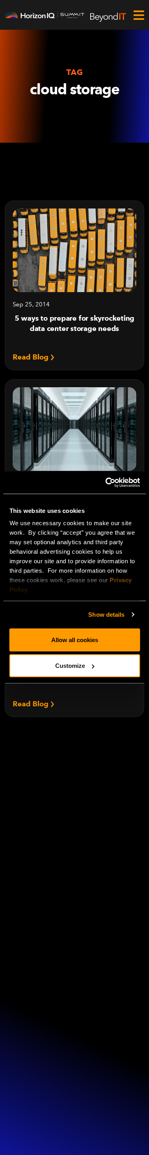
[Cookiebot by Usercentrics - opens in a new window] (106, 483)
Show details (106, 614)
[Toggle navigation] (138, 15)
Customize (70, 665)
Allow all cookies (74, 639)
